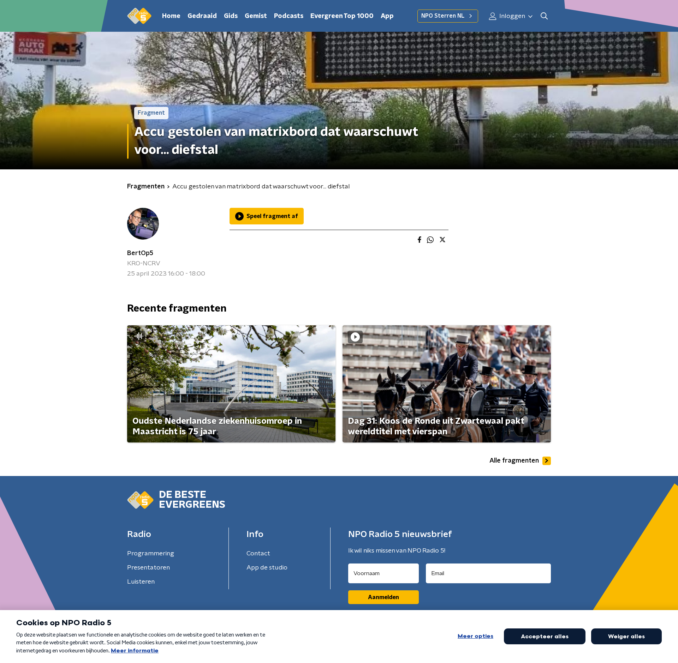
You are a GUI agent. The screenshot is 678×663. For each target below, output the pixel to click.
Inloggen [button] (511, 16)
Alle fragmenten (514, 461)
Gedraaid (202, 16)
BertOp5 (140, 253)
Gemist (256, 16)
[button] (544, 16)
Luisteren (141, 582)
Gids (231, 16)
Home (171, 16)
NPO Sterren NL (442, 16)
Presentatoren (148, 568)
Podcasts (288, 16)
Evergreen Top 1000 (342, 16)
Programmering (150, 553)
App (387, 16)
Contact (258, 553)
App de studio (266, 568)
